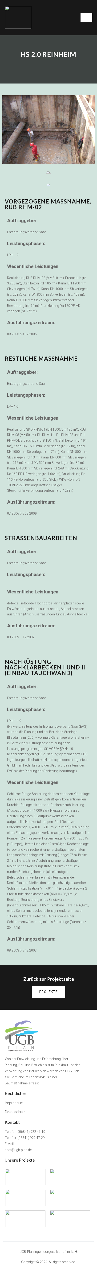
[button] (48, 992)
